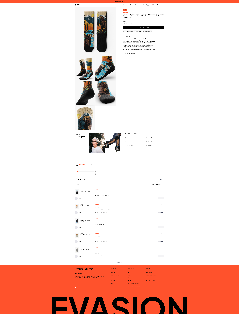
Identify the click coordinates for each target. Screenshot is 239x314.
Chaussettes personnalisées (134, 286)
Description (127, 36)
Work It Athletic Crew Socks (84, 249)
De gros (129, 280)
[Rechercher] (160, 4)
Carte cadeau (113, 280)
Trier (153, 184)
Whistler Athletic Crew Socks (85, 191)
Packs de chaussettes (114, 275)
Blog (129, 272)
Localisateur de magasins (133, 283)
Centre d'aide (149, 272)
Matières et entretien (130, 53)
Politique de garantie (151, 280)
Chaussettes (112, 272)
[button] (85, 168)
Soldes (111, 283)
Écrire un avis (161, 179)
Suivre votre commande (151, 275)
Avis (129, 275)
